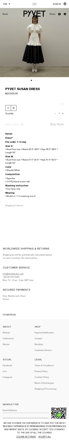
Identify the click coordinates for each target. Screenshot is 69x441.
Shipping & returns (14, 205)
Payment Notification (44, 332)
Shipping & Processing (45, 389)
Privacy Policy (40, 371)
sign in (57, 4)
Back (5, 14)
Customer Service (43, 350)
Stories (6, 344)
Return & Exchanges (44, 383)
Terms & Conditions (44, 365)
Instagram (7, 377)
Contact (38, 338)
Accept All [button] (44, 437)
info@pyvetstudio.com (13, 274)
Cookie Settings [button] (26, 437)
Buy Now (57, 124)
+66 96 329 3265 (11, 277)
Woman (6, 332)
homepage (9, 315)
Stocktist (38, 344)
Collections (8, 338)
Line (5, 371)
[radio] (8, 108)
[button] (31, 80)
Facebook (7, 365)
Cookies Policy (41, 377)
